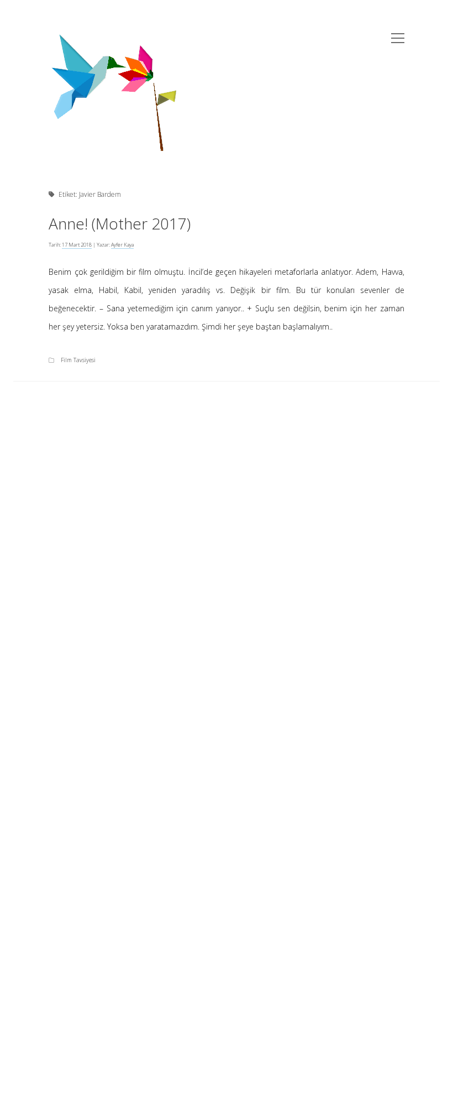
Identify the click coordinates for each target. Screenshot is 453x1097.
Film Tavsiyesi (78, 360)
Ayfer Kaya (122, 244)
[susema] (114, 146)
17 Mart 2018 (77, 244)
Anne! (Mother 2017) (120, 223)
